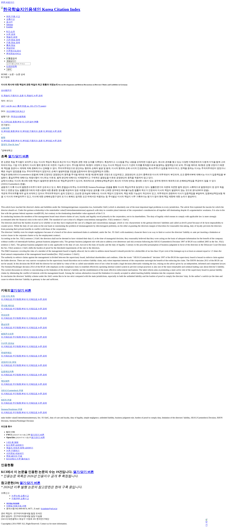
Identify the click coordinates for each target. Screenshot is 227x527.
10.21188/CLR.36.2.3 (15, 111)
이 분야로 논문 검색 (52, 131)
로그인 (9, 22)
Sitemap (9, 24)
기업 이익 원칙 (8, 296)
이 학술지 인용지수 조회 (12, 95)
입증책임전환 (7, 371)
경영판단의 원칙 (8, 362)
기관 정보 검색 (13, 40)
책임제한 (5, 381)
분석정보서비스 (13, 53)
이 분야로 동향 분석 (10, 131)
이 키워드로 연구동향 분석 (13, 299)
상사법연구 (6, 90)
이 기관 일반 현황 (30, 122)
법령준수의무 (7, 334)
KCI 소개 (10, 31)
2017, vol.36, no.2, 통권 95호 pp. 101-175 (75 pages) (23, 106)
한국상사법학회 (18, 116)
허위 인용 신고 (13, 16)
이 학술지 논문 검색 (33, 95)
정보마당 (10, 48)
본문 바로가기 (7, 2)
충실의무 (5, 324)
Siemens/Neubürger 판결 (11, 409)
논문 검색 (10, 34)
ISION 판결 (6, 400)
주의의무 (5, 315)
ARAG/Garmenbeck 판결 (12, 390)
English (9, 27)
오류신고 (10, 19)
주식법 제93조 (7, 305)
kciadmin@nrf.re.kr (49, 508)
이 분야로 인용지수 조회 (31, 131)
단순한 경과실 (7, 343)
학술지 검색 (11, 37)
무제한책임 (6, 353)
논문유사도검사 (13, 51)
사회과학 (5, 128)
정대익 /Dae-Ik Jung (10, 144)
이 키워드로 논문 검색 (36, 299)
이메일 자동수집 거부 (16, 506)
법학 (3, 137)
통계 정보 (10, 45)
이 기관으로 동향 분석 (11, 122)
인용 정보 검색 (13, 42)
